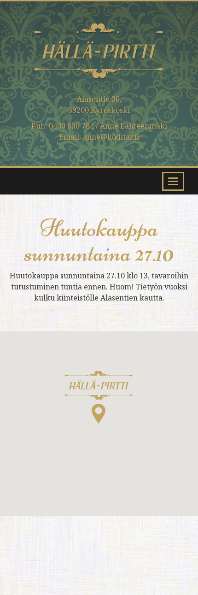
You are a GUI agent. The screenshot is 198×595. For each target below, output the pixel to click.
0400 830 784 (71, 126)
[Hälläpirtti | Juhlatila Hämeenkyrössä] (99, 58)
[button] (99, 397)
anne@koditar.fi (111, 137)
